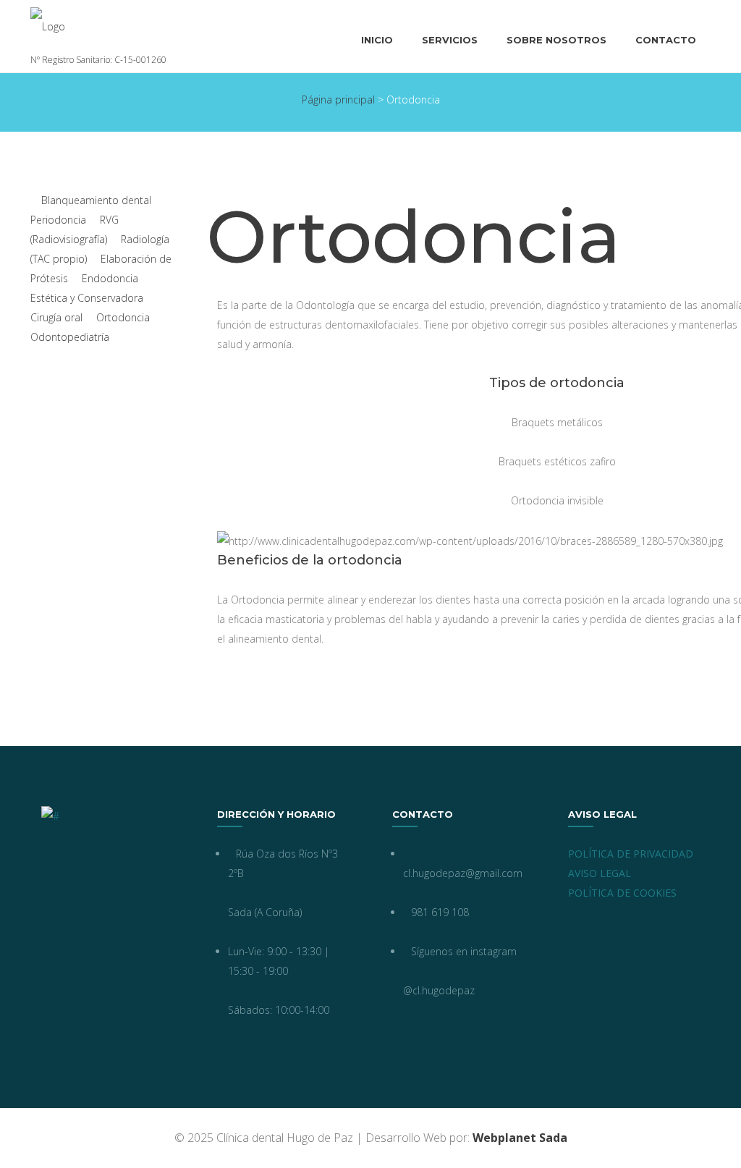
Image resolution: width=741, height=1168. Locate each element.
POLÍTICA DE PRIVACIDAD (630, 853)
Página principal (338, 99)
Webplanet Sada (520, 1138)
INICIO (377, 40)
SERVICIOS (450, 40)
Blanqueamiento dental (96, 200)
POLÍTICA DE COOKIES (622, 893)
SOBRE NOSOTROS (556, 40)
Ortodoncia (123, 317)
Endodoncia (110, 278)
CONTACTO (665, 40)
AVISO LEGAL (599, 873)
